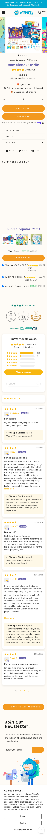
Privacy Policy (21, 809)
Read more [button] (9, 489)
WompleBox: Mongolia (22, 277)
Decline (22, 823)
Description (12, 130)
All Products (32, 60)
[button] (18, 70)
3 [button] (24, 691)
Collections (20, 60)
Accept (23, 816)
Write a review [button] (23, 372)
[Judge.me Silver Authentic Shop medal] (23, 316)
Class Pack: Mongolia (21, 286)
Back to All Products (25, 707)
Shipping (13, 78)
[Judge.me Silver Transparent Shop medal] (36, 316)
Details (9, 136)
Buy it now (23, 116)
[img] (10, 409)
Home (11, 60)
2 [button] (20, 691)
